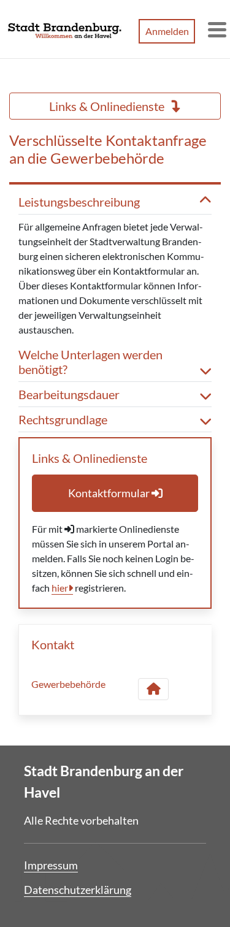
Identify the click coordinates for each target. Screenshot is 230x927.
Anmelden (167, 31)
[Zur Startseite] (64, 29)
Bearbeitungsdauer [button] (69, 394)
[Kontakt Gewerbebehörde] (153, 689)
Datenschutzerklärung (77, 889)
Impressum (51, 865)
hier (60, 587)
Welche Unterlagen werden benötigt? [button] (90, 361)
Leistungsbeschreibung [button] (79, 201)
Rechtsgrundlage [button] (62, 419)
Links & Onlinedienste (108, 106)
